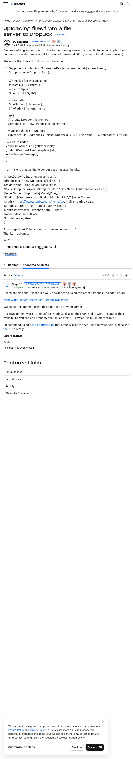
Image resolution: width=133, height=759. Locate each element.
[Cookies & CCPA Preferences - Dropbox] (56, 736)
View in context (12, 335)
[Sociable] (70, 284)
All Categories (14, 371)
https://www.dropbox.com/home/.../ (40, 201)
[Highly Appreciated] (74, 284)
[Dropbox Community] (18, 4)
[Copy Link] (68, 45)
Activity (10, 386)
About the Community (19, 393)
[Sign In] (128, 4)
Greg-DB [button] (17, 284)
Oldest (18, 275)
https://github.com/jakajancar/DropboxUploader (35, 300)
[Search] (122, 4)
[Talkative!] (59, 41)
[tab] (10, 265)
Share (8, 240)
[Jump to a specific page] (127, 275)
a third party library (42, 325)
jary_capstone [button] (20, 41)
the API (8, 329)
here (90, 11)
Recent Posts (13, 379)
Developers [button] (10, 253)
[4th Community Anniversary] (54, 41)
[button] (6, 43)
